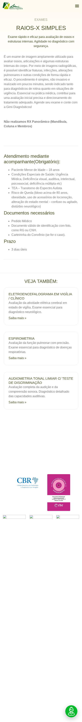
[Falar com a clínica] (71, 711)
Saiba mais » (17, 318)
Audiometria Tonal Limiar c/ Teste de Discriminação (41, 381)
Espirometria (22, 338)
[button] (77, 6)
